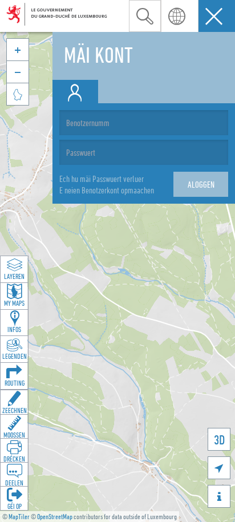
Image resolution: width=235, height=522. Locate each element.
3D (219, 439)
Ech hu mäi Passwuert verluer (101, 178)
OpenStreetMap (54, 516)
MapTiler (19, 516)
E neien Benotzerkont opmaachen (106, 190)
